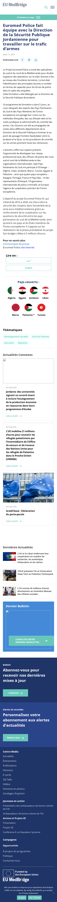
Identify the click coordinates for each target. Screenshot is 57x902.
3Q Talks (7, 779)
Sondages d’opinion (14, 793)
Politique (8, 856)
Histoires (8, 770)
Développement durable (16, 336)
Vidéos (6, 784)
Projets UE (8, 827)
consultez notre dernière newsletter (27, 641)
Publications (10, 765)
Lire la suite (12, 416)
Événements (10, 761)
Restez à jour (13, 737)
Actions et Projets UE (14, 818)
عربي (28, 260)
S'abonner (14, 692)
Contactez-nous (11, 860)
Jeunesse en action (14, 801)
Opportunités (10, 845)
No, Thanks (34, 897)
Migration (22, 342)
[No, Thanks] (53, 892)
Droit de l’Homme (40, 336)
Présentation (9, 822)
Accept (21, 897)
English (28, 267)
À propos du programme (16, 851)
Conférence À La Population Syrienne (21, 832)
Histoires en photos (14, 788)
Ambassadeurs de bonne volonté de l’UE (23, 813)
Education (9, 342)
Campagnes (10, 839)
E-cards (7, 774)
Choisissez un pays (26, 17)
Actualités (8, 756)
